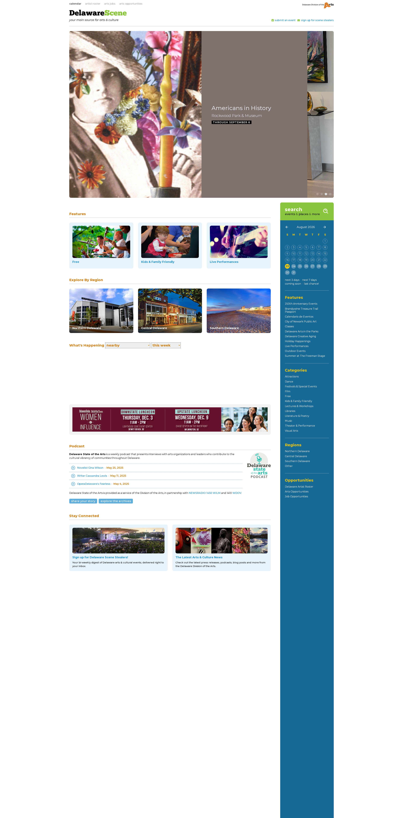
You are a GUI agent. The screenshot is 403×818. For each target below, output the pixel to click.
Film (287, 391)
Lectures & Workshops (299, 406)
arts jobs (109, 3)
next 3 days (292, 279)
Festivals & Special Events (301, 386)
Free (288, 396)
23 (287, 266)
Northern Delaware (297, 451)
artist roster (92, 3)
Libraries (290, 411)
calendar (75, 3)
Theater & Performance (300, 425)
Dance (289, 381)
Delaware (98, 13)
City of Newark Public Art (301, 321)
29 (325, 266)
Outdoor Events (295, 351)
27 (312, 266)
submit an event (285, 20)
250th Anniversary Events (301, 303)
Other (289, 466)
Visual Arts (291, 430)
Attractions (292, 376)
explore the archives (116, 501)
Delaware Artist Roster (299, 486)
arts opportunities (130, 3)
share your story (83, 501)
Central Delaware (296, 456)
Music (288, 420)
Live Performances (296, 346)
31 (293, 272)
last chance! (311, 283)
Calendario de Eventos (299, 316)
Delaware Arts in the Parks (301, 331)
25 (299, 266)
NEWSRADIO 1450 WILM (205, 492)
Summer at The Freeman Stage (305, 355)
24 (293, 266)
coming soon (293, 283)
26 (306, 266)
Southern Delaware (297, 461)
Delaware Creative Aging (300, 336)
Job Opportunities (296, 496)
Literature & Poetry (297, 415)
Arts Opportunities (296, 491)
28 (319, 266)
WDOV (237, 492)
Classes (289, 326)
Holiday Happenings (297, 341)
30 (287, 272)
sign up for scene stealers (317, 20)
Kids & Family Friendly (298, 401)
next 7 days (309, 279)
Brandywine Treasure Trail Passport (301, 310)
